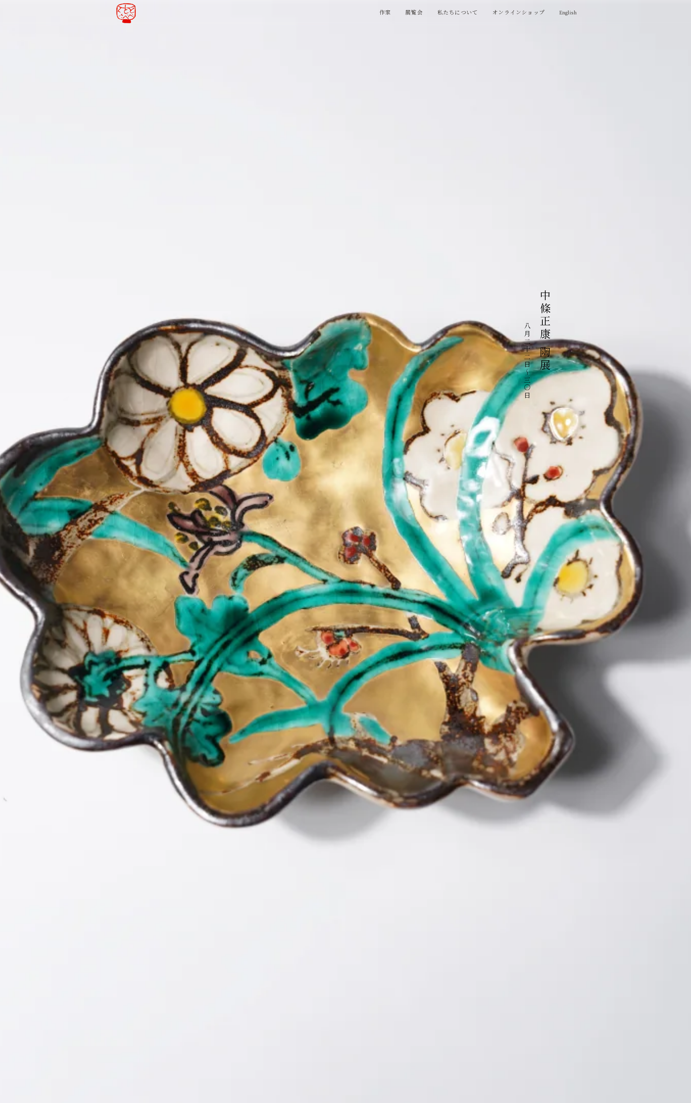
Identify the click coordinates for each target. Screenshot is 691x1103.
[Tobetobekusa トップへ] (125, 13)
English (568, 12)
